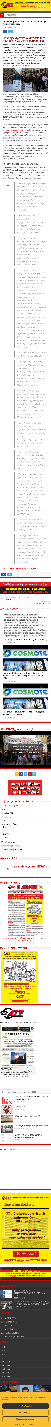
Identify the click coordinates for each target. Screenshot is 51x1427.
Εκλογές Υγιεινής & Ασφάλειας (12, 1336)
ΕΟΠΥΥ (6, 834)
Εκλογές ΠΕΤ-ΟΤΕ (8, 1318)
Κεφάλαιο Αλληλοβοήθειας (11, 849)
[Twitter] (25, 774)
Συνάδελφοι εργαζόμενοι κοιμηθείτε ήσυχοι (31, 1126)
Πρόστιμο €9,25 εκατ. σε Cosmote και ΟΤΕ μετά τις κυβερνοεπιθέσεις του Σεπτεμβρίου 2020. (23, 675)
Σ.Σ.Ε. (3, 820)
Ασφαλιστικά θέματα (9, 824)
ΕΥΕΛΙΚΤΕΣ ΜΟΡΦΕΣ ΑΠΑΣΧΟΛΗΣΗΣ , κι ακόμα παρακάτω (31, 1098)
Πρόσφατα (6, 1092)
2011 (2, 1358)
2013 (2, 1351)
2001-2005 (5, 1365)
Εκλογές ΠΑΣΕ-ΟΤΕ (8, 1322)
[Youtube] (30, 774)
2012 (2, 1354)
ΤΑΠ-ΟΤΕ (7, 830)
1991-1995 (5, 1373)
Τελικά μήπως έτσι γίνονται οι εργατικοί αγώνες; (25, 639)
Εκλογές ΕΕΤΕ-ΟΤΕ (8, 1325)
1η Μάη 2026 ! (10, 15)
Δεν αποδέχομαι (25, 1413)
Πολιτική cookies (20, 1424)
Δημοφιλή (17, 1092)
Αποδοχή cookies (25, 1406)
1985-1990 (5, 1376)
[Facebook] (21, 774)
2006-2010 (5, 1362)
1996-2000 (5, 1369)
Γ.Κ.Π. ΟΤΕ (6, 817)
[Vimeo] (34, 774)
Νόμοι (3, 809)
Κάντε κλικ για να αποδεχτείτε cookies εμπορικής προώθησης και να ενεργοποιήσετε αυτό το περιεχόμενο (25, 749)
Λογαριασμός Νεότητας (10, 846)
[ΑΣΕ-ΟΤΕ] (25, 5)
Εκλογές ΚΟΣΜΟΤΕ (8, 1329)
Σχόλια (26, 1092)
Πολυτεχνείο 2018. (39, 602)
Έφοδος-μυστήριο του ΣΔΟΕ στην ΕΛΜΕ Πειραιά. (17, 598)
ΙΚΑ (5, 827)
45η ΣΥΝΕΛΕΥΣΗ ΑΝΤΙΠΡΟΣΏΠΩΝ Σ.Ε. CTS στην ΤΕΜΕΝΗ (29, 1293)
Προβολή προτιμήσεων (25, 1419)
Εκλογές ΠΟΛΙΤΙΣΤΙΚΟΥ (10, 1333)
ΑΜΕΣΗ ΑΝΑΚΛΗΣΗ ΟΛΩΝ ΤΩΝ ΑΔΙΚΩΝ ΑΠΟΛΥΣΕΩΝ (28, 1136)
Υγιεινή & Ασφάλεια (9, 842)
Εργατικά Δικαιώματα (9, 806)
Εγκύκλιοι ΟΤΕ (7, 813)
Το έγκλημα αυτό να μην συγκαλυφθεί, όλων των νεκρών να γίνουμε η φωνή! (31, 1302)
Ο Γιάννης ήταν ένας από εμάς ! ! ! (27, 1116)
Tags (34, 1092)
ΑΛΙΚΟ (6, 838)
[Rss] (17, 774)
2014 (2, 1347)
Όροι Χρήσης (31, 1424)
